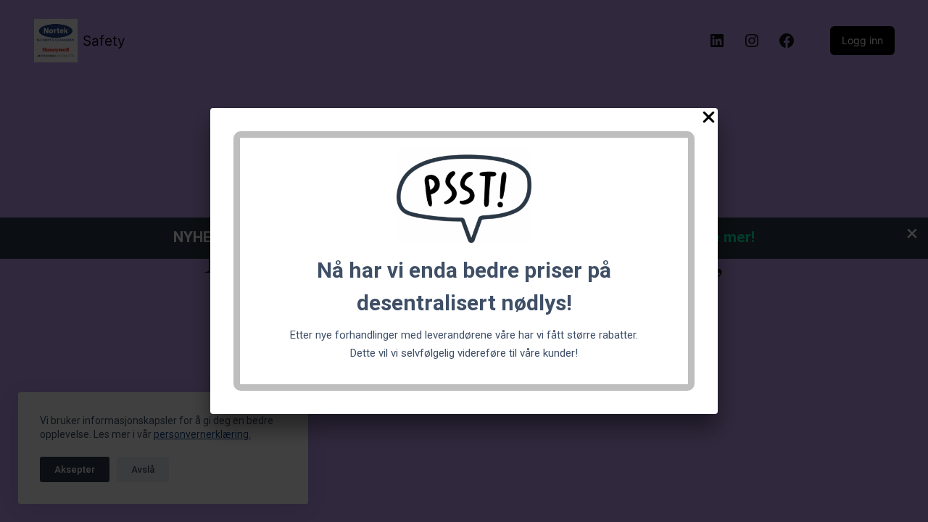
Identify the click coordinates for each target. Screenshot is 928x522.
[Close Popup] (709, 120)
